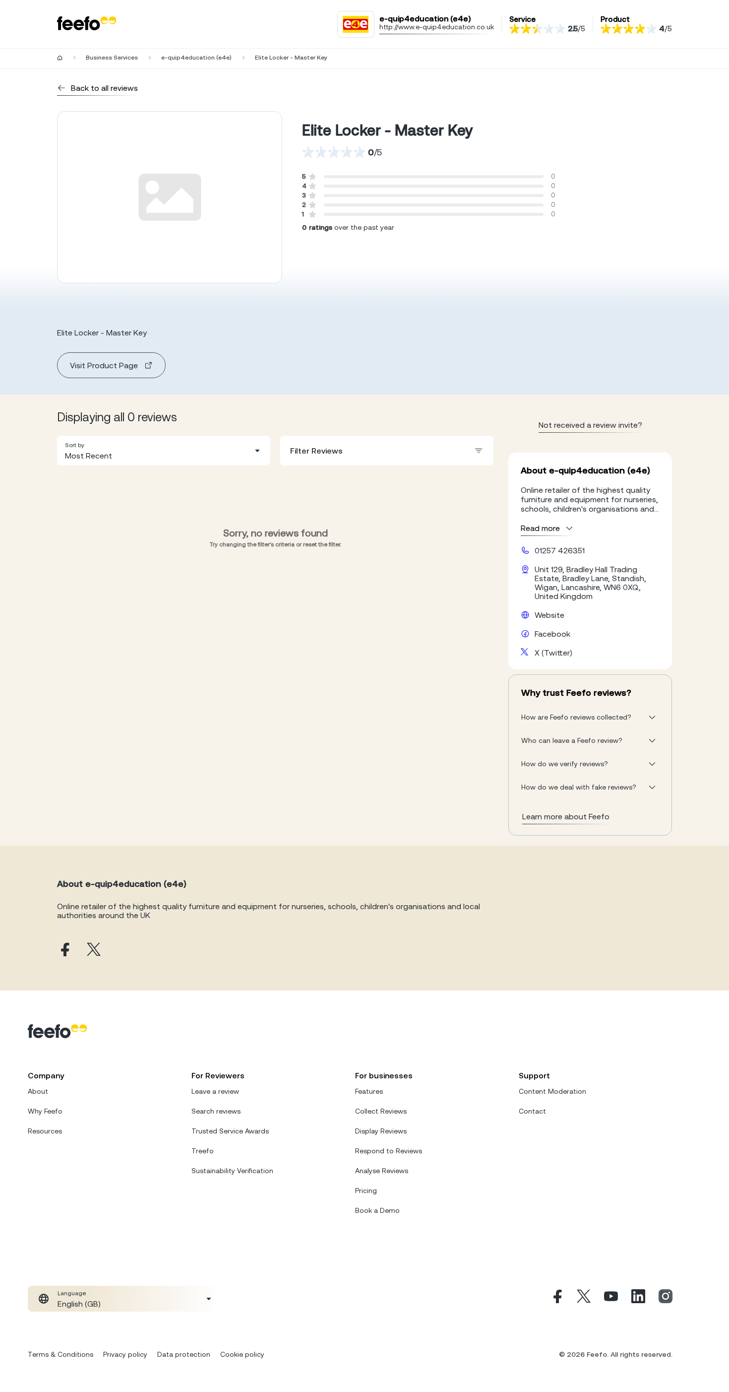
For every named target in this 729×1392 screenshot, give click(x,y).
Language (72, 1293)
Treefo (202, 1151)
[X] (584, 1298)
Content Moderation (552, 1091)
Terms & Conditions (60, 1354)
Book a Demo (377, 1210)
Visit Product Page (104, 365)
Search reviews (216, 1111)
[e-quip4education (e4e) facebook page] (64, 950)
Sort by (74, 445)
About (38, 1091)
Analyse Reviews (381, 1171)
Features (369, 1091)
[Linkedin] (638, 1298)
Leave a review (215, 1091)
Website (549, 614)
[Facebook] (556, 1298)
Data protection (183, 1354)
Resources (45, 1131)
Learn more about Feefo (565, 816)
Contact (532, 1111)
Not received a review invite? (590, 424)
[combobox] (163, 450)
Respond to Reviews (388, 1151)
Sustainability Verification (232, 1171)
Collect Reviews (381, 1111)
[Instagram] (665, 1298)
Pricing (366, 1190)
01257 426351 (560, 550)
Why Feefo (45, 1111)
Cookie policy (242, 1354)
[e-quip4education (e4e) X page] (94, 950)
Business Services (112, 57)
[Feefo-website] (87, 24)
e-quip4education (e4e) (196, 57)
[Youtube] (611, 1298)
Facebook (552, 633)
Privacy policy (125, 1354)
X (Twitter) (553, 652)
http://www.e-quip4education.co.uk (436, 27)
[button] (163, 450)
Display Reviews (381, 1131)
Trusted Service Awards (230, 1131)
